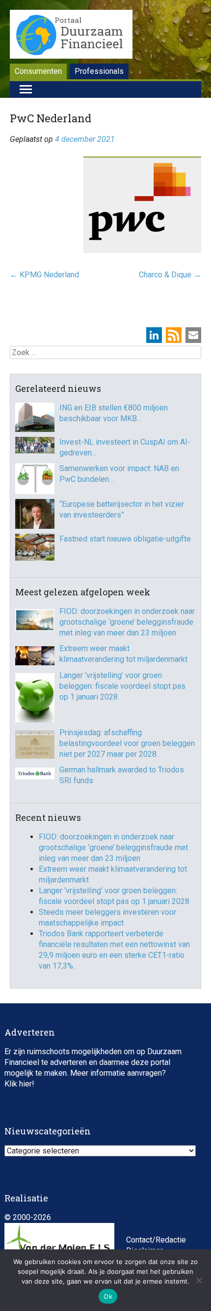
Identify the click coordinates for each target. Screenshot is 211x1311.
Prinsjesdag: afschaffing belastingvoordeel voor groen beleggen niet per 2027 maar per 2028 (127, 743)
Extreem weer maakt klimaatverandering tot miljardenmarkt (123, 654)
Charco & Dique (170, 274)
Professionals (99, 71)
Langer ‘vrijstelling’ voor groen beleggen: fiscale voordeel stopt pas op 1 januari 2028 (122, 686)
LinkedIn (154, 335)
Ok (108, 1296)
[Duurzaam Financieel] (71, 36)
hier (25, 1083)
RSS (174, 335)
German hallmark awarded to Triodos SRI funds (121, 775)
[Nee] (199, 1280)
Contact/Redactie (156, 1239)
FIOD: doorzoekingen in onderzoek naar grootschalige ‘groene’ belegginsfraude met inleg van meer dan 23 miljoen (127, 622)
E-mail (193, 335)
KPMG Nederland (44, 274)
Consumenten (38, 71)
